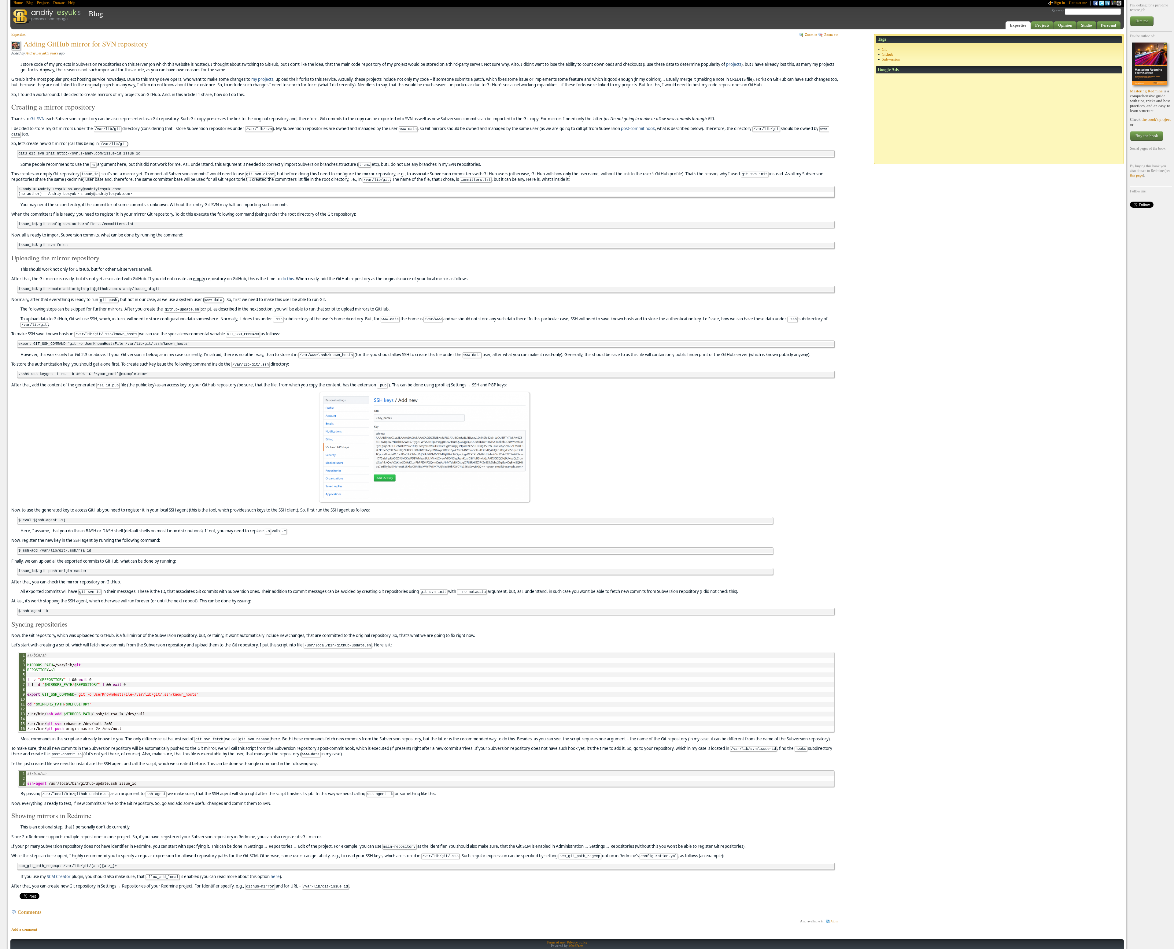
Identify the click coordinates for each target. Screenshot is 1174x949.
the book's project (1156, 119)
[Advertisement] (999, 119)
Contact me (1078, 3)
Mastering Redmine (1146, 91)
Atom (834, 921)
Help (72, 3)
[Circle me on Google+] (1119, 3)
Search (1057, 11)
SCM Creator (59, 876)
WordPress (576, 945)
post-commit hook (638, 128)
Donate (59, 3)
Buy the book (1146, 135)
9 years (52, 53)
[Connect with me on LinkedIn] (1107, 3)
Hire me (1141, 21)
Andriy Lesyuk (36, 53)
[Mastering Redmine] (1151, 66)
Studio (1086, 25)
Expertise (1018, 25)
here (275, 876)
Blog (29, 3)
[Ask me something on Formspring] (1113, 3)
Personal (1108, 25)
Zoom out (831, 34)
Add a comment (24, 929)
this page (1136, 175)
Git (884, 49)
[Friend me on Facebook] (1095, 3)
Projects (43, 3)
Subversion (891, 59)
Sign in (1059, 3)
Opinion (1065, 25)
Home (18, 3)
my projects (262, 79)
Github (887, 54)
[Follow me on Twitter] (1101, 3)
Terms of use (556, 942)
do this (287, 278)
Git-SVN (37, 118)
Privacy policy (577, 942)
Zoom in (811, 34)
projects (733, 64)
